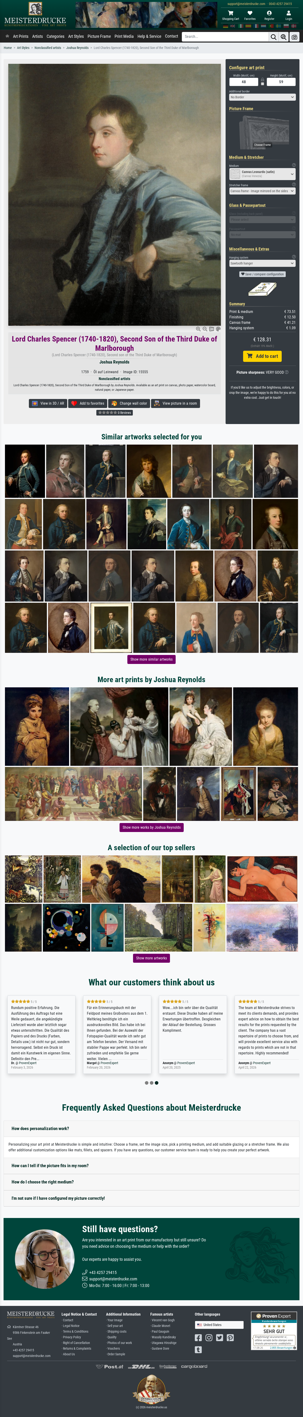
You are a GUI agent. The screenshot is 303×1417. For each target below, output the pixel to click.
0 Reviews (124, 413)
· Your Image (114, 1320)
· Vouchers (113, 1349)
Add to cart (265, 356)
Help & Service (149, 36)
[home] (7, 36)
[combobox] (262, 97)
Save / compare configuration (264, 274)
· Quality (111, 1337)
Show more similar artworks (151, 659)
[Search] (274, 37)
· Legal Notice (71, 1326)
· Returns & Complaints (76, 1349)
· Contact (67, 1320)
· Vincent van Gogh (162, 1320)
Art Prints (20, 36)
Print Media (124, 36)
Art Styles (76, 36)
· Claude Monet (160, 1326)
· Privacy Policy (71, 1337)
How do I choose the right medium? (43, 1182)
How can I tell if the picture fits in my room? (50, 1165)
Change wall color (132, 403)
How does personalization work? (40, 1128)
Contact (171, 36)
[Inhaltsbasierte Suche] (284, 37)
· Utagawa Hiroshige (163, 1343)
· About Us (68, 1354)
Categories (55, 36)
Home (8, 48)
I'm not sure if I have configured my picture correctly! (58, 1198)
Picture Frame (99, 36)
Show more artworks (151, 958)
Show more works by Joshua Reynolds (152, 827)
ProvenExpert (27, 1063)
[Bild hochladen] (294, 37)
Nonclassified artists (48, 48)
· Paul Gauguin (159, 1332)
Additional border (239, 91)
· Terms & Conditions (75, 1332)
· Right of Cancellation (76, 1343)
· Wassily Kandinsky (163, 1337)
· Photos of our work (119, 1343)
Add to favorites (90, 403)
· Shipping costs (116, 1332)
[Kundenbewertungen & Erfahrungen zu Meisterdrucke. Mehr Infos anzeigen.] (274, 1330)
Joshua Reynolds (77, 48)
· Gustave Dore (159, 1349)
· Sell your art (114, 1326)
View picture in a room (178, 403)
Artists (37, 36)
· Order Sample (115, 1354)
